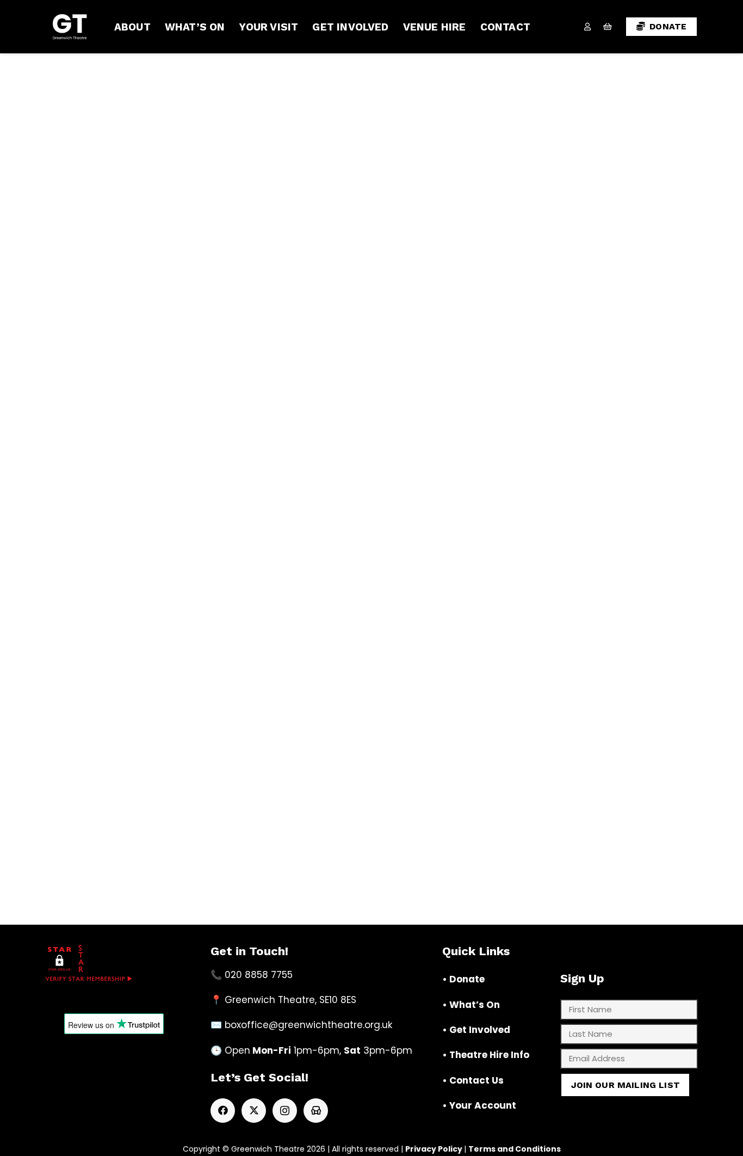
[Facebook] (222, 1110)
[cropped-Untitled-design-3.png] (69, 26)
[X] (254, 1110)
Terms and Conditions (514, 1148)
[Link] (587, 26)
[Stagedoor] (316, 1110)
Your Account (482, 1105)
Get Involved (479, 1029)
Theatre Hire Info (489, 1054)
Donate (467, 979)
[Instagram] (285, 1110)
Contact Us (476, 1080)
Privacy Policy (433, 1148)
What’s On (474, 1004)
